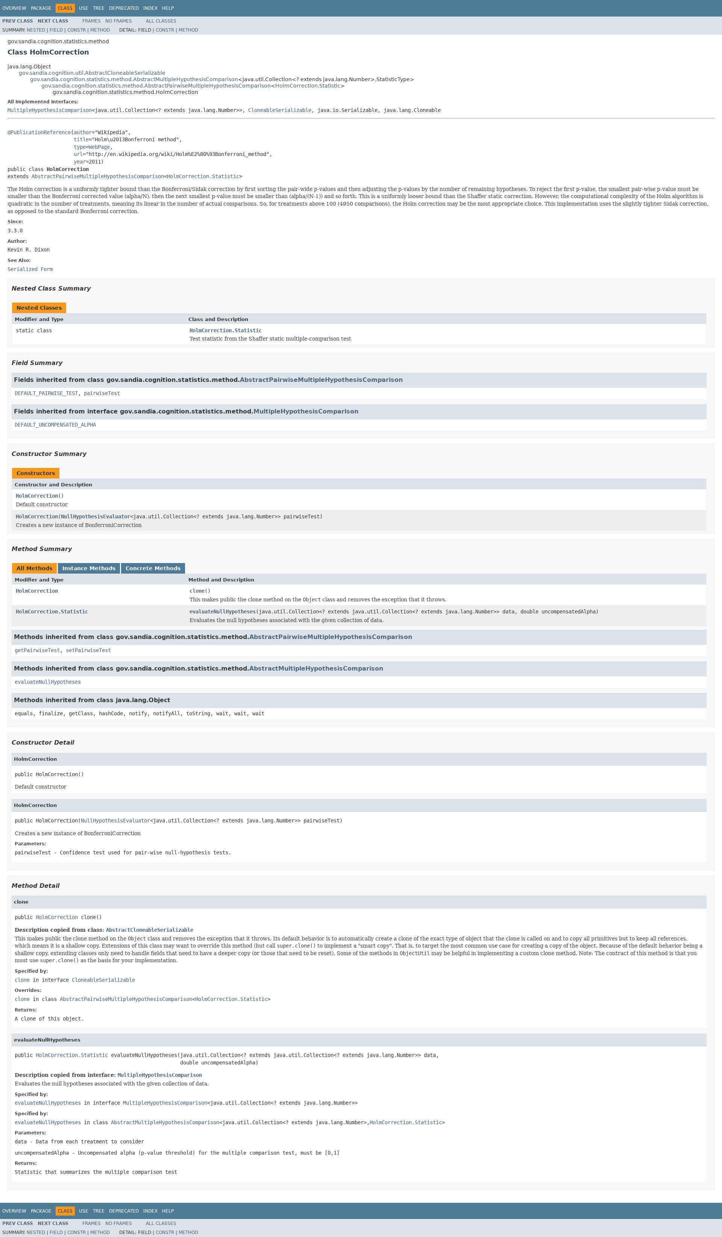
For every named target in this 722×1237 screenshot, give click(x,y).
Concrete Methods (153, 568)
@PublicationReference (39, 132)
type (80, 147)
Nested (36, 30)
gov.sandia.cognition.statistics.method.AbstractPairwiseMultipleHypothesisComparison (156, 86)
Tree (99, 8)
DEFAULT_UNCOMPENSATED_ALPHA (55, 425)
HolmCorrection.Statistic (307, 86)
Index (150, 8)
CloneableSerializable (279, 110)
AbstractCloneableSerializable (149, 930)
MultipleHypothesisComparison (50, 110)
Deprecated (124, 8)
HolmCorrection (37, 496)
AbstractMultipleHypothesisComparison (316, 668)
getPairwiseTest (37, 650)
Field (56, 30)
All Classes (161, 21)
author (83, 132)
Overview (14, 8)
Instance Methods (88, 568)
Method (100, 30)
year (80, 162)
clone (197, 591)
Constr (76, 30)
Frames (91, 21)
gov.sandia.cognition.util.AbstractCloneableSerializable (92, 73)
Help (168, 8)
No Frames (118, 21)
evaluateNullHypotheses (223, 612)
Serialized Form (30, 269)
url (78, 154)
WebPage (99, 147)
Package (41, 8)
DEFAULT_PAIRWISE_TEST (46, 393)
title (81, 139)
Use (83, 8)
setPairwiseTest (88, 650)
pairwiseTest (102, 393)
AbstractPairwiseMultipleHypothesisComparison (98, 176)
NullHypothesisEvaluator (95, 516)
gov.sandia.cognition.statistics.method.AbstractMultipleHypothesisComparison (134, 79)
